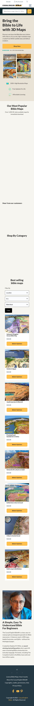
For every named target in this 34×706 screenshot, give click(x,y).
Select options (17, 344)
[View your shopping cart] (27, 1)
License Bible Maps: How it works (17, 677)
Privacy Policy (17, 686)
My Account (19, 1)
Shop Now (17, 46)
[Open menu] (17, 670)
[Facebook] (11, 691)
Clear (8, 310)
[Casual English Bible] (12, 5)
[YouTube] (16, 691)
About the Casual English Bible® (17, 680)
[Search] (29, 11)
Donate (8, 1)
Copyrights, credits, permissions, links (17, 683)
